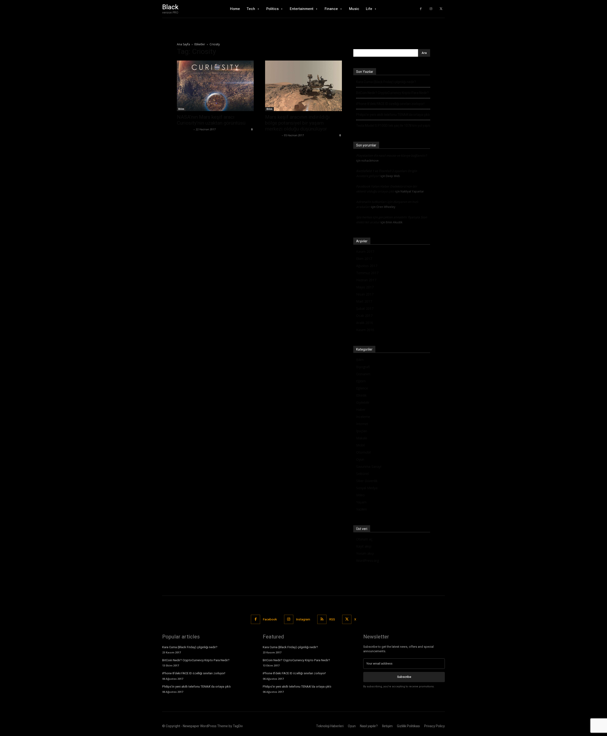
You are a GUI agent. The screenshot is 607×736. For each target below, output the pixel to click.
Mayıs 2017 (365, 287)
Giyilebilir (362, 402)
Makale (361, 438)
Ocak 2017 (364, 315)
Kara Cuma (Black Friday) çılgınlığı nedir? (386, 82)
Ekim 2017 (364, 258)
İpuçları (361, 431)
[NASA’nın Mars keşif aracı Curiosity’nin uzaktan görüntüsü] (215, 86)
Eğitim (361, 381)
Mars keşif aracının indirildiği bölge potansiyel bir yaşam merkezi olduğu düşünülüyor (297, 123)
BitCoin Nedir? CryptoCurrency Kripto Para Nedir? (392, 93)
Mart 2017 (364, 301)
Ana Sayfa (183, 44)
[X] (441, 9)
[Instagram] (431, 9)
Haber (360, 409)
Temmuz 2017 (367, 273)
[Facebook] (421, 9)
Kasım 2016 (365, 330)
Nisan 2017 (364, 294)
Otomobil (363, 452)
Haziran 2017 (366, 280)
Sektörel (362, 473)
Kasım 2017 (365, 251)
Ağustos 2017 (366, 265)
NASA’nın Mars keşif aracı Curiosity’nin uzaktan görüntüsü (211, 120)
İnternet (362, 424)
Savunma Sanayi (368, 466)
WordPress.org (367, 560)
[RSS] (321, 619)
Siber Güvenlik (366, 480)
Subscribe (404, 677)
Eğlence (362, 388)
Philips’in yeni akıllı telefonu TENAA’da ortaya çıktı (393, 115)
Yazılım (361, 509)
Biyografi (363, 367)
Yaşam (361, 502)
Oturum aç (364, 539)
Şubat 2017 (364, 308)
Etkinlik (361, 395)
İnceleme (363, 416)
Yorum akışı (365, 553)
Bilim (181, 109)
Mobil (360, 445)
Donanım (363, 374)
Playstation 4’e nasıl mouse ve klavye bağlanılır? (391, 155)
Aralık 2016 (364, 322)
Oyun (360, 459)
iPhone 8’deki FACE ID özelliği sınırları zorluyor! (390, 104)
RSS (332, 619)
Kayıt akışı (363, 546)
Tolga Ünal (185, 129)
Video (360, 495)
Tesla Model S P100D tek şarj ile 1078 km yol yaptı (393, 125)
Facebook (270, 619)
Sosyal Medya (366, 488)
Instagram (303, 619)
